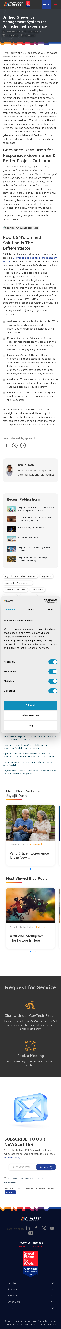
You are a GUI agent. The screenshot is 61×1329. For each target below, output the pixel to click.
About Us (12, 1295)
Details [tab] (30, 609)
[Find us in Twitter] (44, 1228)
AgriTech (46, 576)
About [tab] (50, 609)
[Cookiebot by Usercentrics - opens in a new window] (43, 601)
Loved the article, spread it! (20, 438)
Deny (30, 725)
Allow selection (30, 715)
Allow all (30, 705)
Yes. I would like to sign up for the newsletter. (24, 1180)
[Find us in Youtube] (52, 1228)
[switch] (52, 671)
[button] (30, 869)
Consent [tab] (11, 609)
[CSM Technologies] (13, 4)
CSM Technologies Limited (25, 1321)
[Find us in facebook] (36, 1228)
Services (12, 1289)
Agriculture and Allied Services (20, 576)
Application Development (17, 583)
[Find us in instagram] (30, 1233)
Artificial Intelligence (15, 589)
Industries (12, 1283)
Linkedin (10, 1192)
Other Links (13, 1301)
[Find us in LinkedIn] (28, 1228)
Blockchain (37, 589)
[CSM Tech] (30, 1219)
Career (11, 1308)
